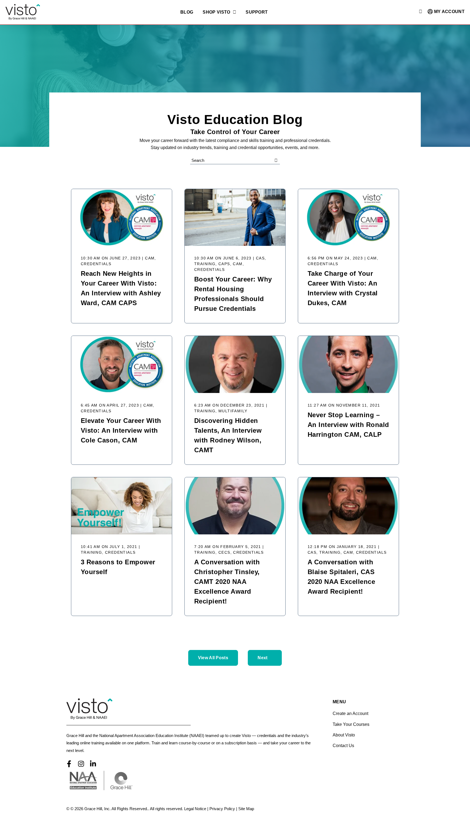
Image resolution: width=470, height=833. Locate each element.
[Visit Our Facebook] (69, 763)
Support (257, 12)
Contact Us (343, 745)
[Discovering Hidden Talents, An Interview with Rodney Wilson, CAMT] (235, 364)
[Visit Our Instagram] (81, 763)
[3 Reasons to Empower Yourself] (121, 505)
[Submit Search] (276, 160)
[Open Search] (420, 12)
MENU (339, 702)
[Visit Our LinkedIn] (93, 763)
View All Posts (213, 657)
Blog (186, 12)
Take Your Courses (351, 724)
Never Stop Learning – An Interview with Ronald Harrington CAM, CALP (348, 424)
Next (262, 657)
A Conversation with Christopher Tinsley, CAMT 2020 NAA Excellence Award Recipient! (227, 581)
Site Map (246, 808)
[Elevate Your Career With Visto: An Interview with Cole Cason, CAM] (121, 364)
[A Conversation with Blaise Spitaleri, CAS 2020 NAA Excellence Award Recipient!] (348, 505)
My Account (449, 11)
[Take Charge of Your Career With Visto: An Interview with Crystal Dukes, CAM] (348, 217)
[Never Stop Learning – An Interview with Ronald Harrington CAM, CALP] (348, 364)
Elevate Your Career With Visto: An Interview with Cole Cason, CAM (121, 430)
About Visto (344, 735)
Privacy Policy (222, 808)
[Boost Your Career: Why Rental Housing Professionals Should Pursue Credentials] (235, 217)
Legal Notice (195, 808)
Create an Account (350, 713)
